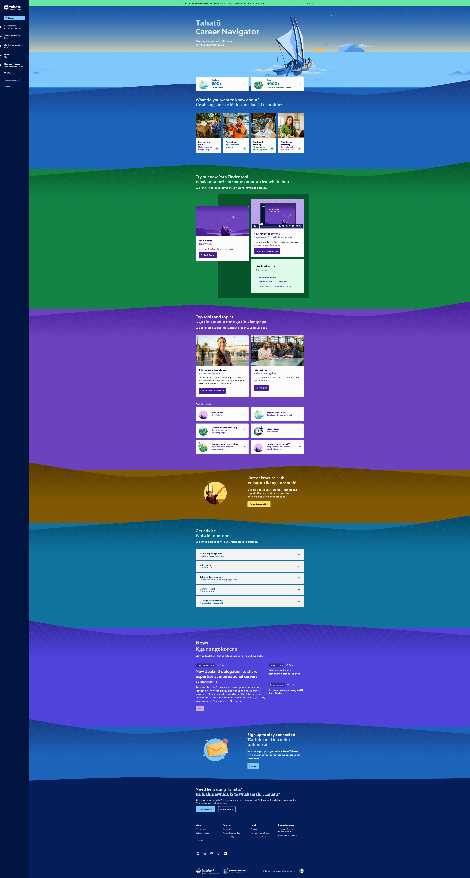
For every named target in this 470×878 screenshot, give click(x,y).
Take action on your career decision (275, 285)
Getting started (202, 833)
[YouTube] (211, 853)
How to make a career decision (272, 281)
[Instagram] (204, 853)
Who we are (201, 829)
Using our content (258, 837)
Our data (199, 841)
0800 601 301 (206, 809)
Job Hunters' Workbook (212, 390)
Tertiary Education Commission (286, 830)
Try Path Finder (208, 255)
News (200, 708)
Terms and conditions (260, 833)
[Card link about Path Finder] (222, 233)
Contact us (228, 809)
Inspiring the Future (286, 835)
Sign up (253, 766)
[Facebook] (198, 853)
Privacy (254, 829)
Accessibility (228, 837)
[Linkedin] (225, 853)
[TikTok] (218, 853)
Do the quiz (261, 387)
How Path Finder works (267, 251)
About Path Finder (267, 277)
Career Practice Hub (259, 504)
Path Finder (259, 3)
